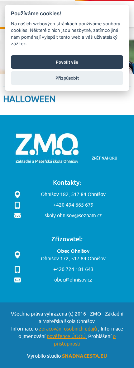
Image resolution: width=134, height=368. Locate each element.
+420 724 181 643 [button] (73, 269)
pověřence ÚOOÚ (66, 336)
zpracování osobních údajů (68, 329)
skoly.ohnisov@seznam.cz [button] (73, 216)
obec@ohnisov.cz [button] (73, 280)
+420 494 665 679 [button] (73, 205)
